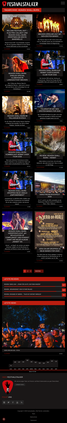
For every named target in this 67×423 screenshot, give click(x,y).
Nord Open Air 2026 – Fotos (12, 350)
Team (33, 413)
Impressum (33, 420)
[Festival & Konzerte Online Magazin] (18, 4)
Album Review (40, 167)
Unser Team (20, 384)
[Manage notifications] (3, 419)
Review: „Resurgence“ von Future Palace (18, 289)
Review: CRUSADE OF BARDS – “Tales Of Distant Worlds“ (22, 294)
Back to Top (32, 371)
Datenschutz (33, 417)
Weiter (38, 271)
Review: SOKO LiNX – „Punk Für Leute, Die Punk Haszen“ (22, 284)
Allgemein (7, 49)
